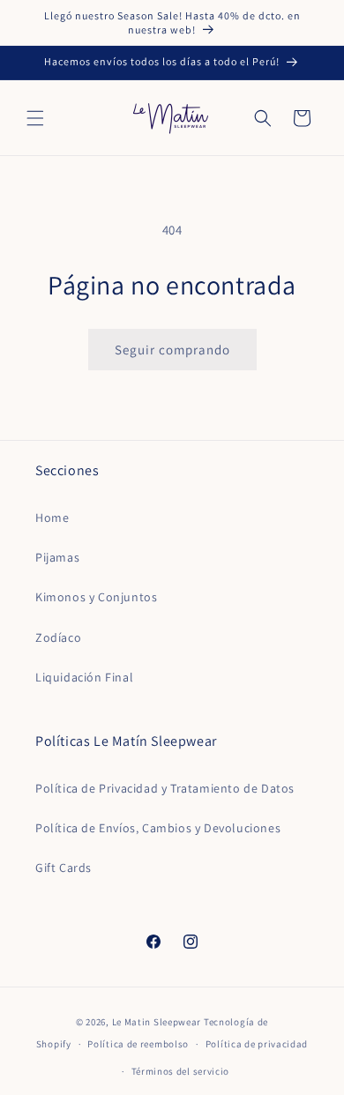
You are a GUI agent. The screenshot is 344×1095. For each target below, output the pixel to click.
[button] (35, 118)
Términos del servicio (180, 1071)
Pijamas (57, 557)
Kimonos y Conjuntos (96, 597)
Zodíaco (58, 637)
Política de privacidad (257, 1044)
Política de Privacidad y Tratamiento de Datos (165, 788)
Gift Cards (63, 867)
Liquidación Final (84, 677)
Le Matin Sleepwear (157, 1022)
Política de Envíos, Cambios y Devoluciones (157, 828)
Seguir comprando (172, 349)
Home (52, 517)
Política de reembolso (138, 1044)
